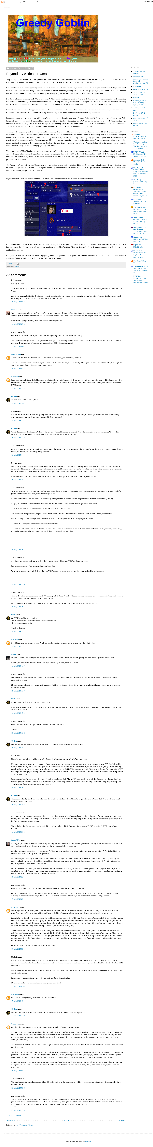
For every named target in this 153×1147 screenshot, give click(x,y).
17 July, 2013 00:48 (18, 986)
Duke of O (15, 309)
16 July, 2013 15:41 (18, 631)
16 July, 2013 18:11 (18, 747)
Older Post (121, 1120)
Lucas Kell (15, 907)
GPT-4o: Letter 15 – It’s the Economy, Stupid (140, 221)
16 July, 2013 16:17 (18, 646)
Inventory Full (138, 160)
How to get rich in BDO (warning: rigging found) (139, 102)
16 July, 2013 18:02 (18, 733)
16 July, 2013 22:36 (18, 877)
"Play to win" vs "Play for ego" (139, 93)
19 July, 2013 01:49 (18, 1088)
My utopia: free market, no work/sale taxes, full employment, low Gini (141, 79)
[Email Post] (17, 263)
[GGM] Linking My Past (140, 182)
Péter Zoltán (16, 354)
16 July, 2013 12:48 (18, 438)
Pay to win (137, 97)
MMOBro (137, 276)
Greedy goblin (7, 7)
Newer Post (11, 1120)
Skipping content (139, 138)
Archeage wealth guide (139, 109)
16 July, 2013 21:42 (18, 832)
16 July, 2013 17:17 (18, 691)
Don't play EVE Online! (139, 114)
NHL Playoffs (138, 247)
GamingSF (137, 250)
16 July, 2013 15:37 (18, 606)
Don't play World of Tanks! (140, 119)
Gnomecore (137, 237)
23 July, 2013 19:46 (18, 1110)
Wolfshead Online (140, 142)
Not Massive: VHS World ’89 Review (139, 155)
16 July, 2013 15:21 (18, 549)
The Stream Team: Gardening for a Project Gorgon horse (140, 193)
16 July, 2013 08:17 (18, 301)
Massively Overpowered (138, 188)
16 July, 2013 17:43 (18, 713)
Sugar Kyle (15, 840)
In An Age (137, 179)
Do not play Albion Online (140, 124)
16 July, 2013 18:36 (18, 804)
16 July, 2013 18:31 (18, 787)
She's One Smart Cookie (139, 163)
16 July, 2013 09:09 (18, 346)
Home (66, 1120)
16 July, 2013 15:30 (18, 584)
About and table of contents (140, 72)
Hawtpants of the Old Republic (139, 228)
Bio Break (137, 199)
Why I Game (138, 217)
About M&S (137, 86)
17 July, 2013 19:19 (18, 1016)
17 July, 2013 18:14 (18, 1001)
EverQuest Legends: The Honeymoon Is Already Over (140, 146)
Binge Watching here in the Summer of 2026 (140, 173)
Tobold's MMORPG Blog (139, 135)
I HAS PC (137, 245)
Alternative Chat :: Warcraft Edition (140, 267)
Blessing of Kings (139, 260)
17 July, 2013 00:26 (18, 949)
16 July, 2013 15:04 (18, 480)
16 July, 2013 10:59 (18, 388)
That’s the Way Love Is (140, 271)
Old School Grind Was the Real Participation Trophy (140, 280)
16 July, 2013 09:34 (18, 368)
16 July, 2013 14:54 (18, 455)
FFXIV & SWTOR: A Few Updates (140, 240)
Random (17, 266)
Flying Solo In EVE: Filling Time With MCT (140, 211)
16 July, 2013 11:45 (18, 403)
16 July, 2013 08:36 (18, 324)
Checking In (137, 263)
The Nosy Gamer (139, 207)
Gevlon (14, 396)
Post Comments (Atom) (24, 1125)
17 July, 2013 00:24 (18, 899)
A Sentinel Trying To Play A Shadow (140, 232)
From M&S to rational (141, 89)
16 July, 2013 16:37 (18, 666)
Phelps (13, 654)
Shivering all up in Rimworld (139, 202)
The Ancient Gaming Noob (138, 168)
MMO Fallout (138, 152)
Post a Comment (15, 1115)
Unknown (15, 376)
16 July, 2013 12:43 (18, 420)
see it (104, 109)
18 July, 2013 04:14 (18, 1070)
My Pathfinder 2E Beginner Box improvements (139, 255)
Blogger (88, 1141)
